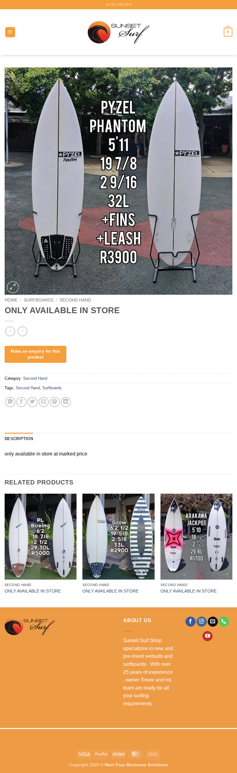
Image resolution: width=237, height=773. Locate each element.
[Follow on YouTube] (207, 636)
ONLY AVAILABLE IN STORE (33, 591)
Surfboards (38, 300)
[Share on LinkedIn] (66, 402)
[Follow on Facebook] (190, 622)
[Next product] (10, 331)
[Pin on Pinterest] (55, 402)
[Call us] (224, 622)
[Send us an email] (213, 622)
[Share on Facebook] (21, 402)
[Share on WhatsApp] (10, 402)
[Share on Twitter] (32, 402)
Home (11, 300)
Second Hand (75, 300)
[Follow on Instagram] (202, 622)
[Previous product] (22, 331)
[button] (10, 32)
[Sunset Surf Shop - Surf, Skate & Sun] (118, 32)
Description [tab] (19, 438)
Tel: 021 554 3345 (119, 4)
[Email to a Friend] (44, 402)
